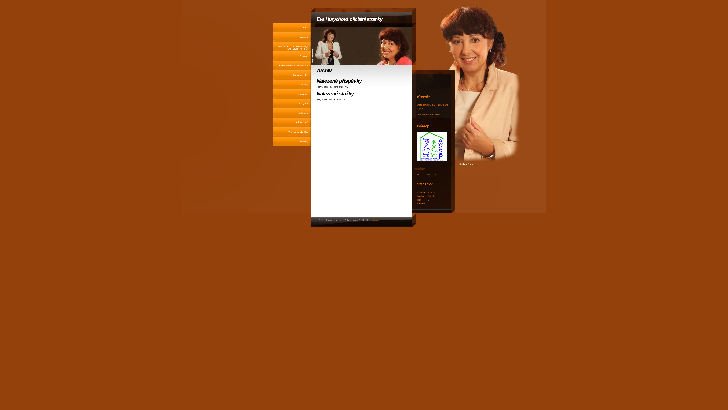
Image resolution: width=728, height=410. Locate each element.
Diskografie (303, 103)
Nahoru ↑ (376, 220)
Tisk (341, 220)
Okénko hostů (301, 122)
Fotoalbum (303, 94)
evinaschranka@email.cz (428, 114)
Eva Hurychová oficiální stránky (349, 19)
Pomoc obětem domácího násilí (293, 65)
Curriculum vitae (300, 75)
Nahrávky (303, 84)
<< (418, 175)
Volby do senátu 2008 (298, 132)
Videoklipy (303, 113)
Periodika (304, 56)
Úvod (305, 27)
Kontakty (304, 141)
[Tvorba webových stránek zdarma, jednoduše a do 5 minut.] (336, 220)
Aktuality (304, 37)
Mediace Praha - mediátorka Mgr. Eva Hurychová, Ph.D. (293, 47)
